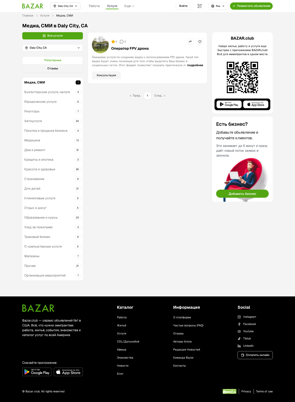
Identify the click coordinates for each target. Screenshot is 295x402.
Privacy (246, 391)
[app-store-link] (68, 372)
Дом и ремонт (35, 150)
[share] (190, 41)
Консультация (106, 75)
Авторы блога (182, 341)
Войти (183, 6)
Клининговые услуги (39, 198)
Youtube (248, 331)
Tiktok (247, 338)
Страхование (34, 179)
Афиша (121, 349)
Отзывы (52, 68)
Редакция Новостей (186, 349)
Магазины (31, 256)
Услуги (112, 6)
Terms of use (264, 391)
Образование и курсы (41, 217)
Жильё (121, 325)
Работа (94, 6)
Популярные (52, 60)
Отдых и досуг (35, 208)
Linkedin (248, 346)
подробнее (195, 65)
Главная (27, 15)
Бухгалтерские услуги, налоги (47, 92)
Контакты (179, 365)
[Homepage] (32, 6)
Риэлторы (31, 111)
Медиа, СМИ (34, 82)
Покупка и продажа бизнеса (45, 131)
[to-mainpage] (38, 308)
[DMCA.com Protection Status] (229, 391)
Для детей (32, 188)
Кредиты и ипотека (38, 159)
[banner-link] (242, 159)
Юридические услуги (40, 102)
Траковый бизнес (37, 237)
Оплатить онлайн (257, 355)
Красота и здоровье (39, 169)
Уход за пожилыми (38, 227)
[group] (52, 64)
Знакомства (125, 357)
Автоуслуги (33, 121)
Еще (127, 6)
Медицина (32, 140)
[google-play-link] (36, 372)
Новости (122, 365)
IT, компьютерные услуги (43, 246)
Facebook (249, 324)
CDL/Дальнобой (128, 341)
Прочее (30, 266)
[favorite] (200, 41)
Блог (120, 373)
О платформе (182, 317)
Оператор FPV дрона (130, 48)
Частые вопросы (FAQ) (188, 325)
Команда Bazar (183, 357)
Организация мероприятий (45, 275)
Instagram (249, 317)
